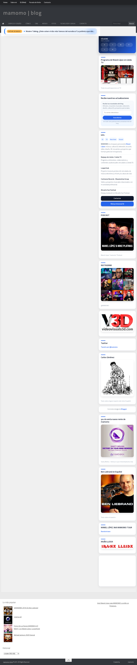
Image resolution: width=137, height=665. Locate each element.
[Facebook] (112, 45)
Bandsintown (105, 531)
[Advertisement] (117, 570)
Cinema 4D (18, 617)
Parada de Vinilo (35, 2)
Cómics (28, 23)
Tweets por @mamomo (109, 347)
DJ (102, 139)
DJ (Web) (23, 2)
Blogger (124, 409)
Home (5, 2)
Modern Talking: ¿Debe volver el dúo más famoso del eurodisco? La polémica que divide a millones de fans (60, 31)
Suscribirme (117, 117)
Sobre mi (14, 2)
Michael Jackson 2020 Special (24, 635)
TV (106, 139)
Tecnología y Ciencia (67, 23)
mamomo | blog (22, 13)
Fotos (54, 23)
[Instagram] (120, 45)
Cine (36, 23)
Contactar (117, 198)
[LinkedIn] (112, 49)
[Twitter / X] (104, 45)
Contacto (47, 2)
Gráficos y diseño (14, 23)
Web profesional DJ (117, 204)
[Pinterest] (129, 45)
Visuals (121, 139)
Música (44, 23)
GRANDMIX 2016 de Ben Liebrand (26, 608)
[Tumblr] (104, 49)
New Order (113, 139)
